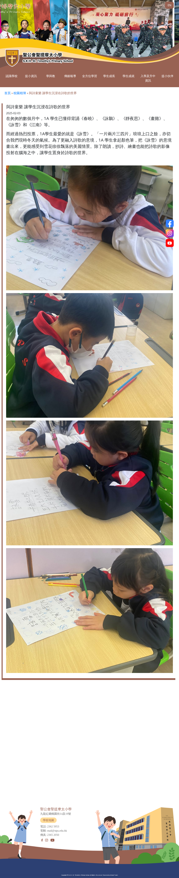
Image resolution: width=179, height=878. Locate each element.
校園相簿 (19, 93)
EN (169, 5)
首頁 (7, 93)
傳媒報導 (70, 76)
